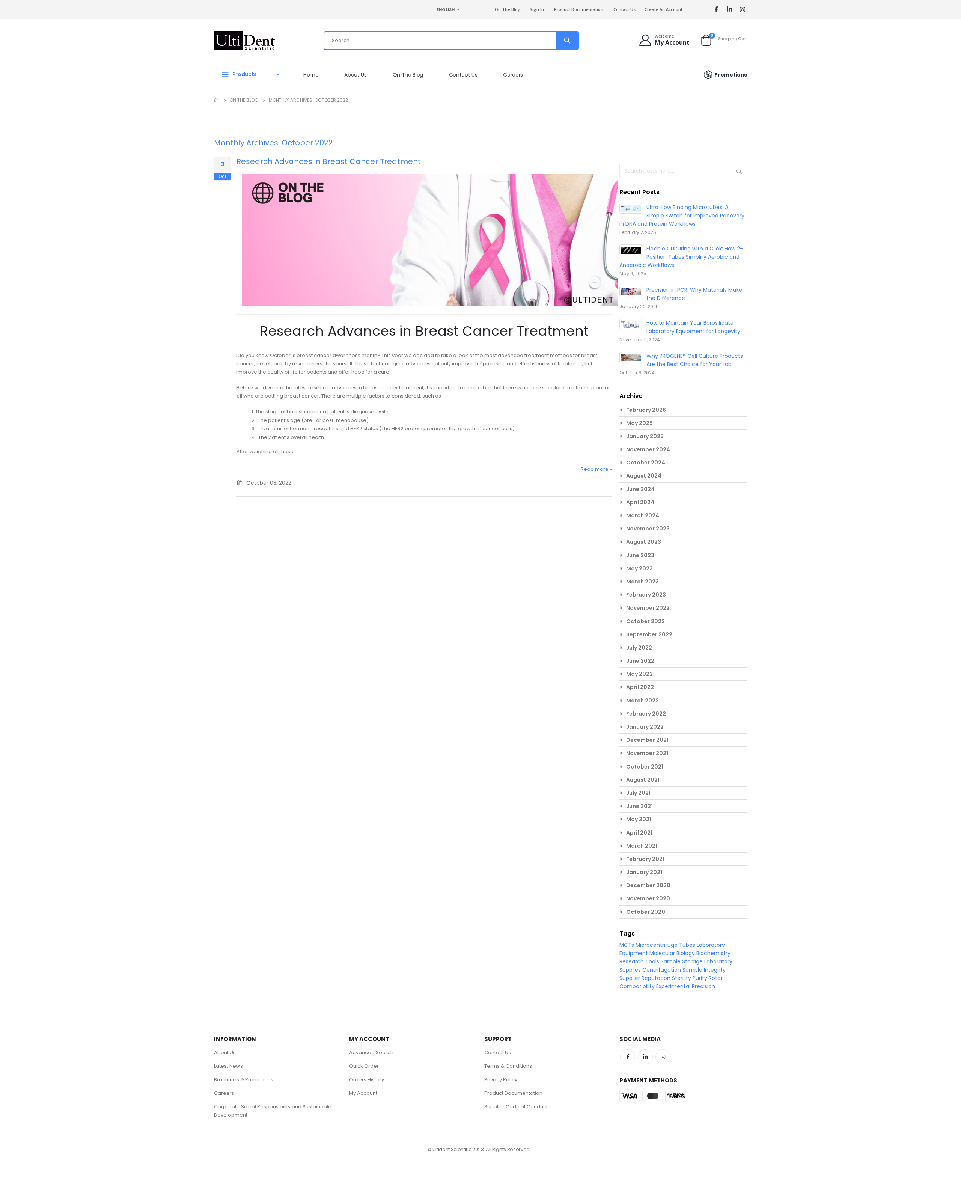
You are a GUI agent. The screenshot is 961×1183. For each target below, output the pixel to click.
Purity (701, 978)
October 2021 (644, 766)
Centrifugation (662, 970)
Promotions (730, 74)
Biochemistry (713, 953)
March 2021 (641, 846)
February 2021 (645, 859)
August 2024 (643, 475)
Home (216, 100)
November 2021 (647, 753)
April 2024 (640, 502)
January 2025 (645, 436)
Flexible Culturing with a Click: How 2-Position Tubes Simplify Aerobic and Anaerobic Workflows (681, 257)
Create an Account (663, 9)
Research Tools (640, 961)
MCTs (627, 945)
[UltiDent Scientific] (244, 40)
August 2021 (643, 780)
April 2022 (640, 687)
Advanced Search (371, 1052)
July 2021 (638, 793)
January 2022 (645, 727)
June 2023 (640, 555)
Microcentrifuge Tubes (666, 945)
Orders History (366, 1079)
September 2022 (649, 634)
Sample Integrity (704, 970)
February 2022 (646, 713)
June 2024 (640, 489)
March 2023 (642, 581)
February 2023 (646, 594)
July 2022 (639, 647)
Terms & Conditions (508, 1066)
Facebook (627, 1056)
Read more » (596, 469)
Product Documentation (578, 9)
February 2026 (646, 410)
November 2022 (648, 608)
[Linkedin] (729, 9)
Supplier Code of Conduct (516, 1106)
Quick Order (364, 1066)
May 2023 (639, 568)
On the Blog (508, 9)
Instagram (662, 1056)
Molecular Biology (672, 953)
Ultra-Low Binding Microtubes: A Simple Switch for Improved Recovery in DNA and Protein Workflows (681, 215)
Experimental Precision (685, 986)
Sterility (682, 978)
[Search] (567, 40)
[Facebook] (716, 9)
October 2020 (645, 912)
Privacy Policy (500, 1079)
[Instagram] (742, 9)
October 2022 (645, 621)
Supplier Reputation (645, 978)
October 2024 (645, 462)
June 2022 (640, 661)
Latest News (228, 1066)
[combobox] (451, 40)
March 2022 (642, 700)
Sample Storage (682, 961)
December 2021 (647, 740)
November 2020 (648, 898)
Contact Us (624, 9)
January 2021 (644, 872)
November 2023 (648, 528)
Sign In (537, 9)
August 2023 (643, 542)
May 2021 (638, 819)
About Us (225, 1052)
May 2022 (639, 674)
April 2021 (639, 832)
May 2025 (639, 423)
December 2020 (648, 885)
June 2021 (639, 806)
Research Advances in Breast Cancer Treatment (328, 161)
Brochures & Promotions (243, 1079)
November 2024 (648, 449)
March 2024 (642, 515)
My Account (363, 1093)
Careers (224, 1093)
